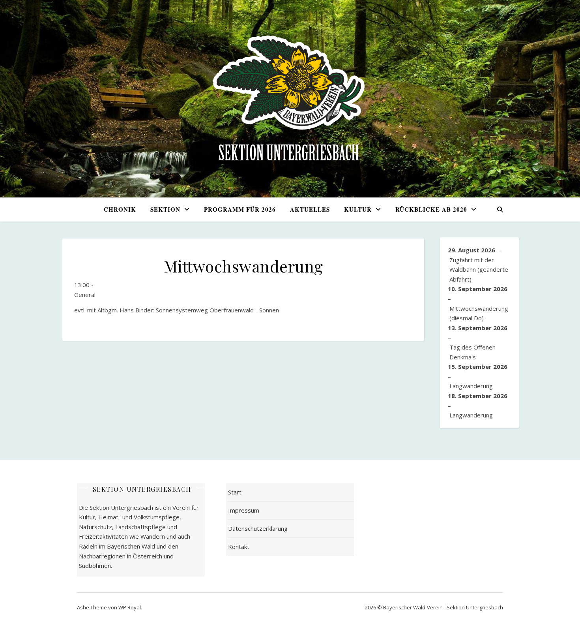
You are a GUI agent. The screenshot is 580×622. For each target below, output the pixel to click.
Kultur (358, 209)
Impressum (243, 510)
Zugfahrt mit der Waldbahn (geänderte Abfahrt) (478, 269)
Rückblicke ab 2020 (431, 209)
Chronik (120, 209)
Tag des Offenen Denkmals (472, 352)
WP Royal (129, 607)
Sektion (165, 209)
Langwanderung (471, 386)
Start (234, 492)
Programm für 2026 (240, 209)
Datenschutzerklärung (258, 528)
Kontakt (238, 547)
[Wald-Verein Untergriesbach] (290, 99)
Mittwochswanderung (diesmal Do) (478, 313)
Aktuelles (310, 209)
